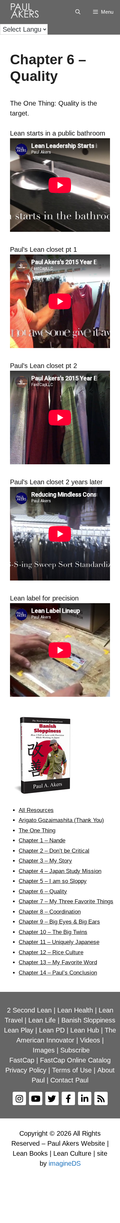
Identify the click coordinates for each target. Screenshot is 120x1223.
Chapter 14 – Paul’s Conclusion (58, 973)
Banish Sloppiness (88, 1020)
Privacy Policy (25, 1070)
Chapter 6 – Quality (43, 891)
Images (44, 1050)
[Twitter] (52, 1098)
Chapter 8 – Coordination (50, 912)
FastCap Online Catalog (75, 1060)
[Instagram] (19, 1098)
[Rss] (101, 1098)
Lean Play (18, 1030)
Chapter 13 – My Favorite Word (58, 962)
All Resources (36, 810)
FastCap (21, 1060)
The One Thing (37, 830)
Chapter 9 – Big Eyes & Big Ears (59, 922)
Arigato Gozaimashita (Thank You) (61, 820)
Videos (90, 1040)
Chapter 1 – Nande (42, 840)
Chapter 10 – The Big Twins (53, 932)
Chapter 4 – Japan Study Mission (60, 871)
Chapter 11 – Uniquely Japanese (59, 942)
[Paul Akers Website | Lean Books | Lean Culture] (26, 12)
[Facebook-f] (68, 1098)
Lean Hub (84, 1030)
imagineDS (65, 1163)
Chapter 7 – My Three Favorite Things (66, 901)
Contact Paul (69, 1080)
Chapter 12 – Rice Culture (51, 952)
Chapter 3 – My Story (45, 861)
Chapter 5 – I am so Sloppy (53, 881)
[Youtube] (35, 1098)
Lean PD (52, 1030)
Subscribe (75, 1050)
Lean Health (75, 1010)
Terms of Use (72, 1070)
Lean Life (42, 1020)
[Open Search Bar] (77, 12)
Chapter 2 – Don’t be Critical (54, 851)
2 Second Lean (29, 1010)
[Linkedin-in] (84, 1098)
